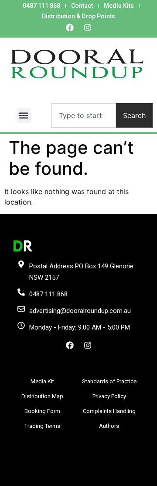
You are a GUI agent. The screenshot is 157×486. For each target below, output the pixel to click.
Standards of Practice (109, 381)
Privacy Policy (109, 396)
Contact (82, 5)
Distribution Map (42, 396)
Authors (109, 426)
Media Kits (119, 5)
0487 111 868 (41, 5)
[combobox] (83, 115)
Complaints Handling (109, 411)
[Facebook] (70, 27)
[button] (24, 115)
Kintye (121, 478)
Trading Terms (42, 426)
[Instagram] (88, 27)
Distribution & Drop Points (78, 16)
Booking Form (42, 411)
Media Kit (42, 381)
